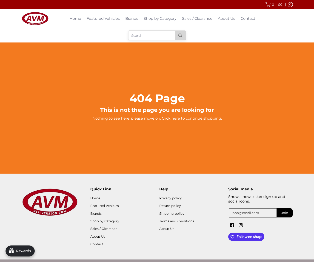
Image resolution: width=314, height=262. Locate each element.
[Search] (180, 35)
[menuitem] (274, 4)
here (175, 118)
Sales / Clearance (103, 229)
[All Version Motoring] (35, 18)
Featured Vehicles (104, 206)
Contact (96, 244)
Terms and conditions (176, 221)
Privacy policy (170, 198)
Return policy (170, 206)
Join (284, 213)
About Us (97, 236)
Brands (96, 213)
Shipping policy (171, 213)
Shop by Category (104, 221)
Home (95, 198)
